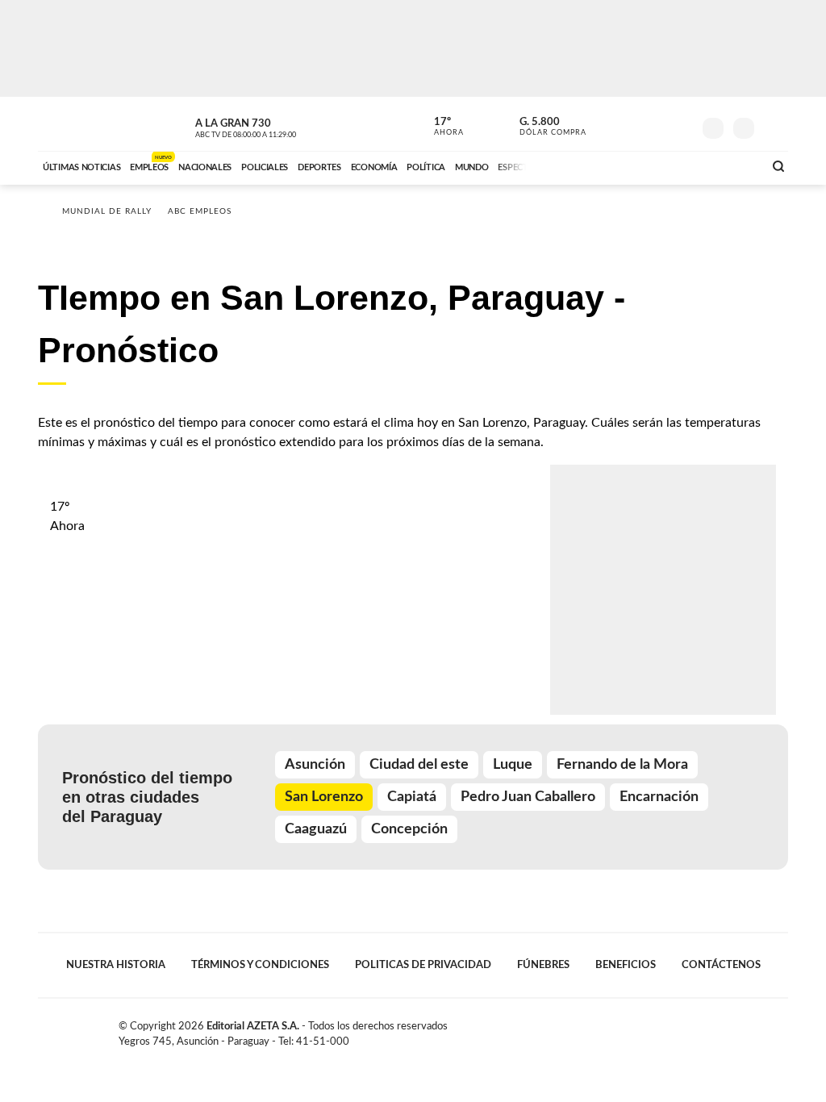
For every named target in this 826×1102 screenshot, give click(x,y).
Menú (774, 126)
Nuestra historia (115, 965)
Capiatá (411, 797)
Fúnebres (543, 965)
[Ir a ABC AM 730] (665, 165)
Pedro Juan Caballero (528, 797)
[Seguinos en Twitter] (631, 124)
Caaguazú (316, 829)
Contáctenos (721, 965)
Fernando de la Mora (622, 765)
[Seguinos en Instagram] (680, 124)
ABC (80, 123)
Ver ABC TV (276, 126)
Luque (512, 765)
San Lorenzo (324, 797)
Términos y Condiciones (260, 965)
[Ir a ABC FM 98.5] (730, 165)
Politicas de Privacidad (423, 965)
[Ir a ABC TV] (621, 165)
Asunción (315, 765)
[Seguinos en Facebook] (607, 124)
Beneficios (625, 965)
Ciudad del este (419, 765)
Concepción (409, 829)
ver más (439, 127)
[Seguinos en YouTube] (655, 124)
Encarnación (659, 797)
